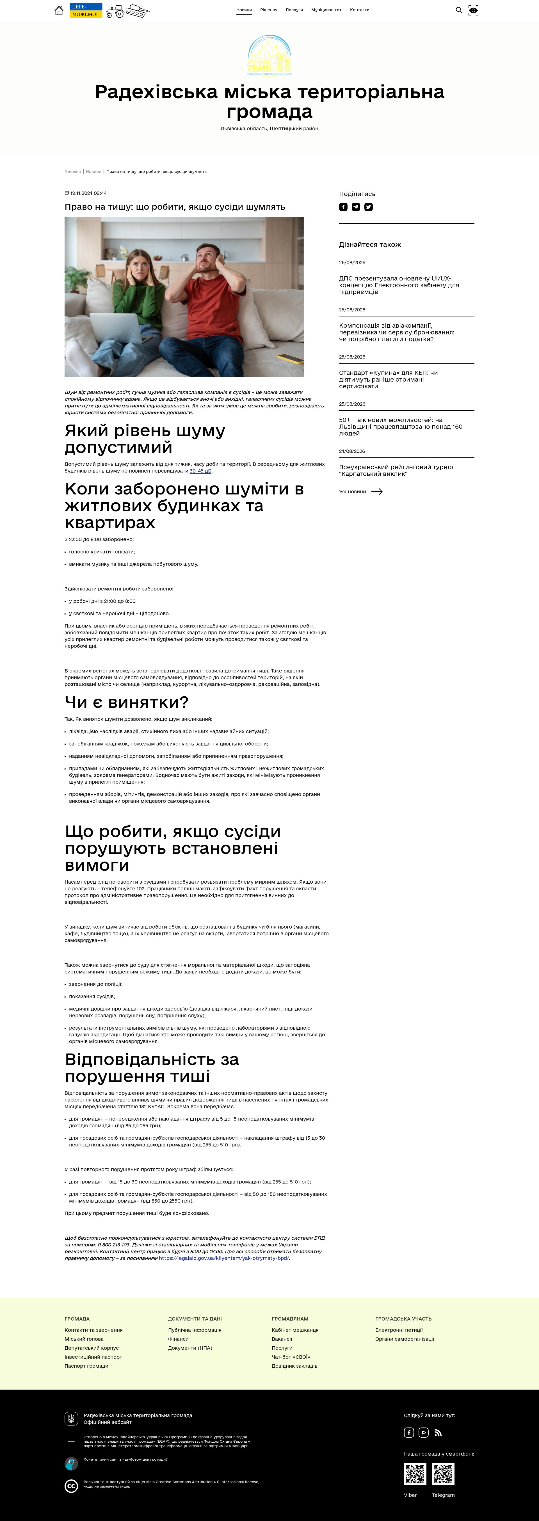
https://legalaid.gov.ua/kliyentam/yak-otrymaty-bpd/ (224, 1258)
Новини (93, 171)
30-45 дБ (200, 470)
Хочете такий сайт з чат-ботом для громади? (126, 1459)
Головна (73, 171)
